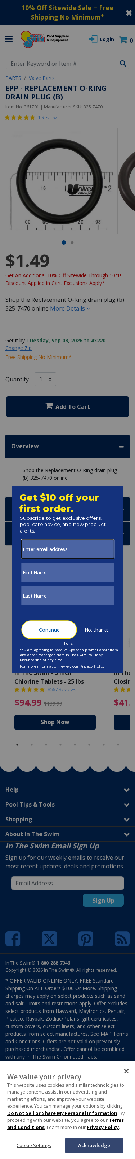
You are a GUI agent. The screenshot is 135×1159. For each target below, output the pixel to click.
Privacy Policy (103, 1127)
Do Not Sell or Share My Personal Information (62, 1113)
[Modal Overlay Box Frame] (67, 579)
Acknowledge (94, 1145)
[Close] (126, 1071)
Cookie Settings (34, 1145)
